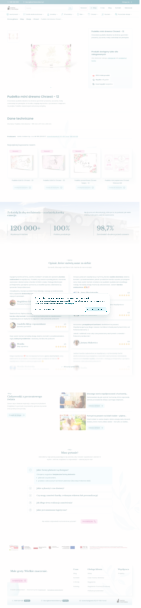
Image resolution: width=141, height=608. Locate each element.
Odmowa (38, 309)
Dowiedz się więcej (70, 304)
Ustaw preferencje (49, 309)
